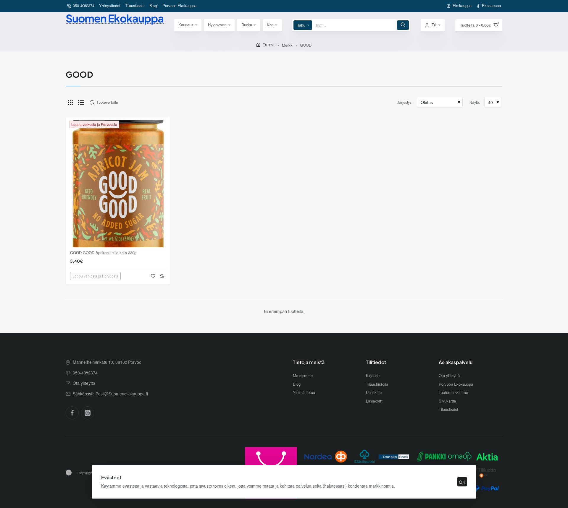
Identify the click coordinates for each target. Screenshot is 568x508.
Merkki (287, 45)
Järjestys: (404, 102)
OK (462, 482)
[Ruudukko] (70, 102)
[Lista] (81, 102)
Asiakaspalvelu (455, 362)
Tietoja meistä (309, 362)
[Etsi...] (403, 25)
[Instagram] (87, 412)
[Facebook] (72, 412)
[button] (153, 276)
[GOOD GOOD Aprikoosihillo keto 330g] (118, 183)
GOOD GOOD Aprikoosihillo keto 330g (103, 252)
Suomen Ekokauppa (115, 18)
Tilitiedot (376, 362)
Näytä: (474, 102)
